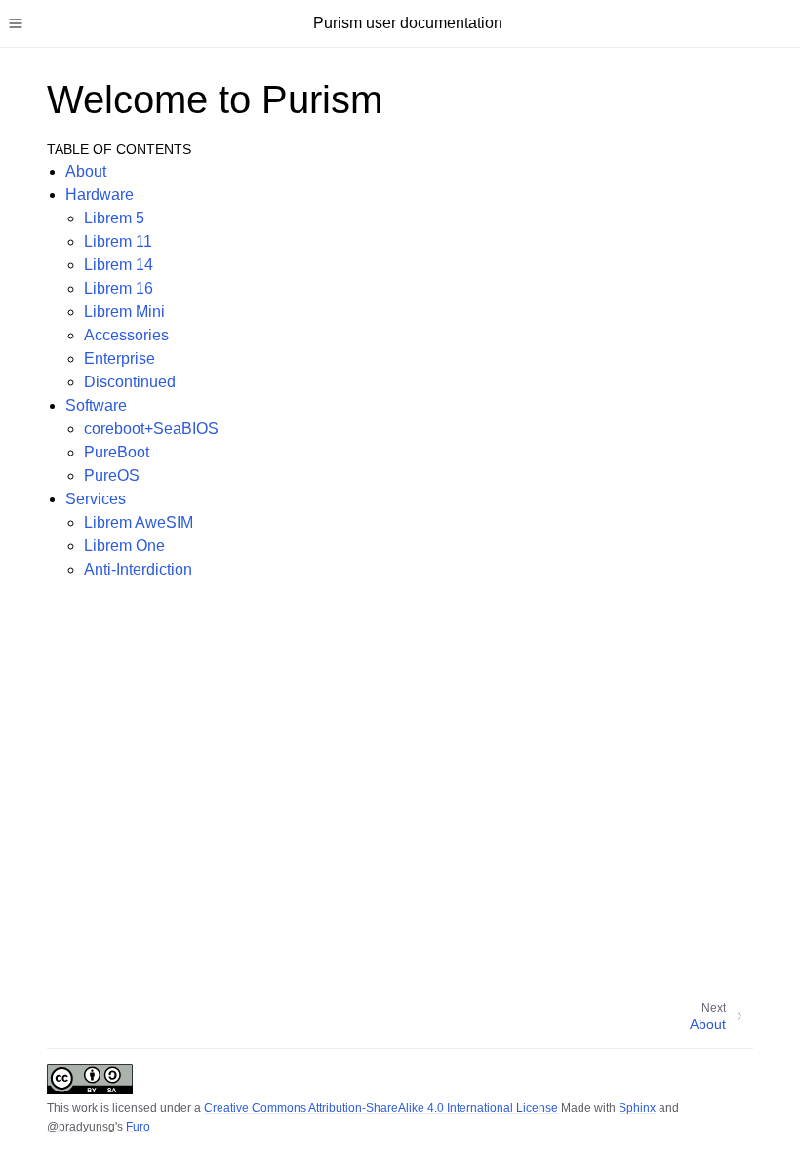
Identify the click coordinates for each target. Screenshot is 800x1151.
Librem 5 (114, 218)
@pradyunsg (81, 1126)
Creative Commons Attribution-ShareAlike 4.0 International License (381, 1108)
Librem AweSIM (138, 522)
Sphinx (637, 1108)
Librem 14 (118, 265)
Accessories (126, 335)
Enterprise (119, 358)
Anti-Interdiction (138, 569)
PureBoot (116, 452)
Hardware (99, 194)
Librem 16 (118, 288)
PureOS (112, 475)
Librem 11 (118, 241)
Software (96, 405)
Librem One (124, 545)
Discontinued (130, 382)
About (85, 171)
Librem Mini (124, 311)
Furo (138, 1126)
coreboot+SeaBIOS (151, 428)
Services (95, 499)
